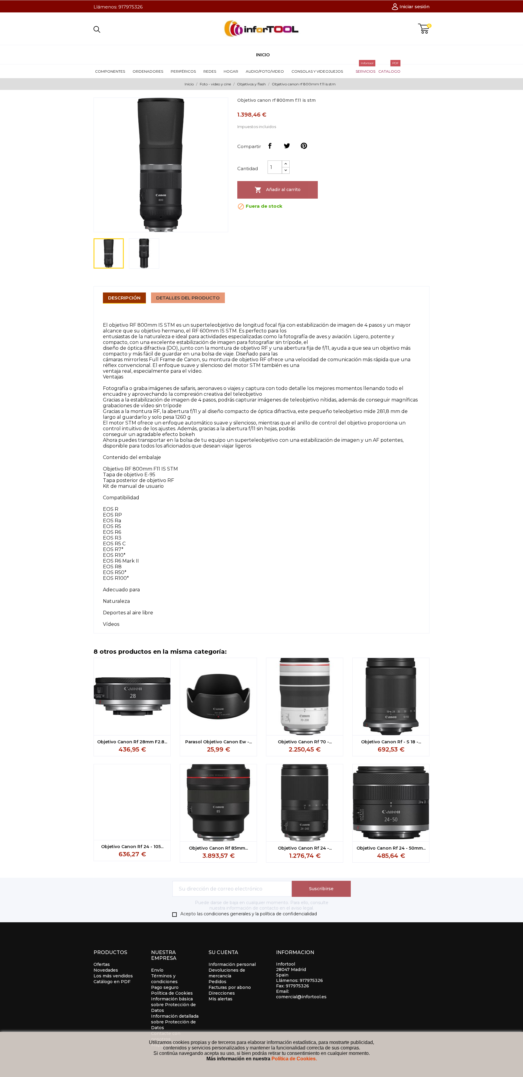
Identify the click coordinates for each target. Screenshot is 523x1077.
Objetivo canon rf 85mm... (218, 848)
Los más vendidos (113, 976)
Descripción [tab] (124, 298)
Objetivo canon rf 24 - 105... (132, 846)
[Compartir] (270, 146)
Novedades (106, 970)
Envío (157, 970)
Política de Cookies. (294, 1058)
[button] (112, 71)
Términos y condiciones (164, 978)
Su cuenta (223, 952)
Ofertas (102, 964)
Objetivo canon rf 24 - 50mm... (391, 848)
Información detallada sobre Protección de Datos (175, 1021)
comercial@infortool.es (301, 996)
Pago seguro (165, 987)
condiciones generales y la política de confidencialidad (260, 914)
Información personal (232, 964)
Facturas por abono (230, 987)
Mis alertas (220, 999)
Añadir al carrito (278, 189)
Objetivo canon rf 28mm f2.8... (132, 742)
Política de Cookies (172, 993)
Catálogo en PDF (112, 981)
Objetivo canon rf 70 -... (305, 742)
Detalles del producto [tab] (188, 298)
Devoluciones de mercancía (227, 973)
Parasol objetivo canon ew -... (218, 742)
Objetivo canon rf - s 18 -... (391, 742)
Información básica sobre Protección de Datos (173, 1004)
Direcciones (222, 993)
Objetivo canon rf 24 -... (305, 848)
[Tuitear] (287, 146)
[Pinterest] (304, 146)
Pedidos (217, 981)
